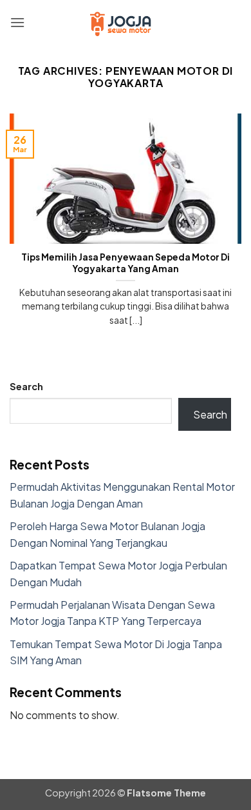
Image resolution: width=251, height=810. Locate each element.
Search (26, 386)
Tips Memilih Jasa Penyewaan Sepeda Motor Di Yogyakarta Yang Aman (125, 263)
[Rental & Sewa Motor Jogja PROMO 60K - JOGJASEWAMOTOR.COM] (125, 22)
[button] (17, 22)
